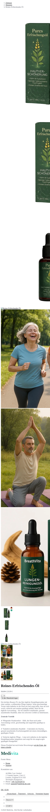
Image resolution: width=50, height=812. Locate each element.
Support (8, 765)
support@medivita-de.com (20, 784)
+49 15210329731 (18, 782)
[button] (5, 790)
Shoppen (9, 5)
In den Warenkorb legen (10, 698)
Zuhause (9, 3)
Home (8, 763)
